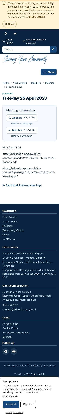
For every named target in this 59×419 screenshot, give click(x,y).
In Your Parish (10, 221)
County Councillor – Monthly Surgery (23, 257)
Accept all (11, 404)
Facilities (7, 225)
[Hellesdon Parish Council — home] (25, 60)
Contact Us (8, 238)
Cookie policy (10, 396)
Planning (49, 83)
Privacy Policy (10, 323)
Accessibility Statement (15, 332)
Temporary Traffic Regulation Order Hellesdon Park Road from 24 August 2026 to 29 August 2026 (29, 274)
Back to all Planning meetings (23, 185)
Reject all (28, 404)
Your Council (20, 83)
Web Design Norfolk (35, 374)
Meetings (36, 83)
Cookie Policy (10, 328)
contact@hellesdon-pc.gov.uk (19, 309)
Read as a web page (21, 123)
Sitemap (7, 336)
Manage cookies (14, 412)
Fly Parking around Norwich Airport (22, 253)
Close (10, 24)
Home (6, 83)
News (5, 234)
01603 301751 (37, 17)
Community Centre (13, 230)
